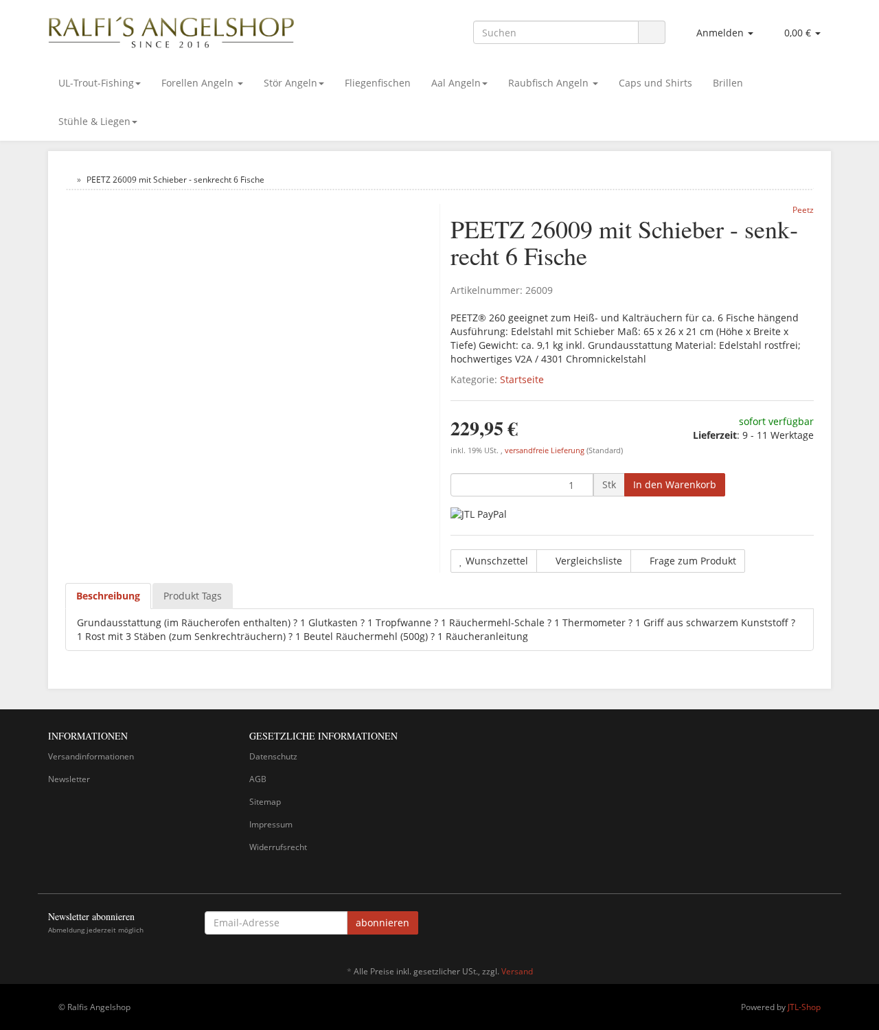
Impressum (271, 824)
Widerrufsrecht (278, 847)
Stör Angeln (290, 82)
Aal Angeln (456, 82)
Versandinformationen (91, 756)
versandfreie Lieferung (544, 450)
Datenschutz (273, 756)
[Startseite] (68, 179)
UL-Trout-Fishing (96, 82)
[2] (478, 514)
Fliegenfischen (378, 82)
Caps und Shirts (655, 82)
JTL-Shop (804, 1007)
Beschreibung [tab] (108, 595)
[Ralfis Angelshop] (171, 29)
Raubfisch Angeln (549, 82)
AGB (257, 779)
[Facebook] (823, 925)
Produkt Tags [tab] (192, 595)
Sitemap (265, 802)
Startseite (522, 379)
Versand (517, 971)
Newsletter (69, 779)
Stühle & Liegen (94, 121)
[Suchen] (652, 32)
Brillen (728, 82)
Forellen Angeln (198, 82)
